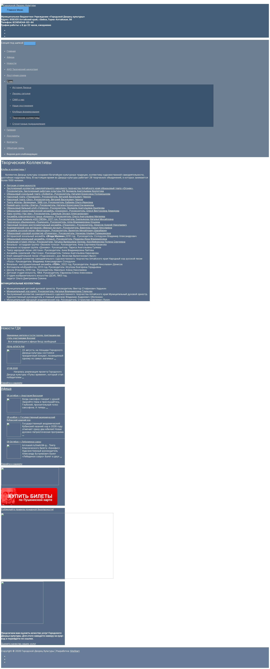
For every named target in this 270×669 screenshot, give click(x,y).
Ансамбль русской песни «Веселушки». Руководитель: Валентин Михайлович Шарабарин (57, 230)
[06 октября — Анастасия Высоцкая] (14, 405)
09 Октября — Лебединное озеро (24, 441)
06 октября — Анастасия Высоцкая (25, 395)
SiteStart (75, 651)
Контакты (12, 142)
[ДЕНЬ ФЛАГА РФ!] (14, 356)
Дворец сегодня (21, 93)
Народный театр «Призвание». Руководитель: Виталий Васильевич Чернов (49, 196)
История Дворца (21, 87)
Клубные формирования (25, 111)
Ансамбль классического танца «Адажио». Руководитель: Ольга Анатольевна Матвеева (56, 216)
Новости (11, 63)
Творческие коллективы (26, 117)
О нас (10, 81)
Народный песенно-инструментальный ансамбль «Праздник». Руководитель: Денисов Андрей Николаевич (67, 224)
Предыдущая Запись (14, 319)
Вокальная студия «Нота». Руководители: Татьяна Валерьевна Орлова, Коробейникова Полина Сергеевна (66, 241)
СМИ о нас (18, 99)
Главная (11, 51)
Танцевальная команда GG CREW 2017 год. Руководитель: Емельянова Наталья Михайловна (60, 219)
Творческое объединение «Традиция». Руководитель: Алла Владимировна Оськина (53, 222)
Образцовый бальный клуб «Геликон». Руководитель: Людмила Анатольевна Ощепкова (55, 208)
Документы (13, 135)
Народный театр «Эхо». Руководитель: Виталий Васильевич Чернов (45, 199)
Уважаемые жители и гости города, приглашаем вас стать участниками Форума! (33, 336)
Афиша (10, 57)
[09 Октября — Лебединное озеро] (14, 451)
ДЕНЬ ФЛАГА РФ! (15, 346)
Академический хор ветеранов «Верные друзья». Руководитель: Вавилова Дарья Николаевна (59, 227)
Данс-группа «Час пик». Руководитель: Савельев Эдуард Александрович (47, 213)
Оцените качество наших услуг (18, 643)
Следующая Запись (13, 322)
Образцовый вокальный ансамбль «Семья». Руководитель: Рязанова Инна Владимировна (57, 239)
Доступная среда (16, 75)
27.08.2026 (12, 368)
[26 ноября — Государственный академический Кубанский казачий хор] (14, 430)
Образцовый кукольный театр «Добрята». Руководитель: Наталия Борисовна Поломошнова (58, 193)
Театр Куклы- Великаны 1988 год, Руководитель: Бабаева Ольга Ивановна (50, 202)
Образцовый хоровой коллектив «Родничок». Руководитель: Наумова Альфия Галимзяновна (59, 233)
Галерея (11, 129)
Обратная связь (15, 148)
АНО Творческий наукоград (22, 69)
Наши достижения (22, 105)
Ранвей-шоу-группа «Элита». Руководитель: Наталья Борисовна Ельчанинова (50, 205)
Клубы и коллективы (12, 169)
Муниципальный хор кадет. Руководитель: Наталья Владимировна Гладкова (49, 291)
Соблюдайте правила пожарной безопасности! (27, 509)
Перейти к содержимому (15, 2)
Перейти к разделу (11, 382)
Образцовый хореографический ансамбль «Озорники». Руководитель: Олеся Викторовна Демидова (63, 210)
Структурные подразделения (28, 123)
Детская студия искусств (21, 185)
